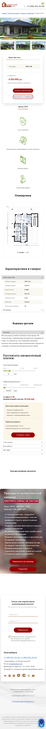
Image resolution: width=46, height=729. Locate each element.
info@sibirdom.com (15, 664)
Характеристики (14, 57)
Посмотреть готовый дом (23, 97)
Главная (4, 13)
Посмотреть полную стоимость (19, 83)
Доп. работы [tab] (7, 446)
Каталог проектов (14, 13)
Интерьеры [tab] (7, 310)
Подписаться (23, 630)
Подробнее (23, 569)
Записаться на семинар (23, 561)
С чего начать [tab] (8, 442)
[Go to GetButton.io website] (40, 726)
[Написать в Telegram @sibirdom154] (41, 722)
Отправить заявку (23, 435)
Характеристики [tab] (9, 277)
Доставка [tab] (6, 450)
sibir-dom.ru (30, 695)
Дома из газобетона (27, 13)
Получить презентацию (23, 90)
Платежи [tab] (6, 332)
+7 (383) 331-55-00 (35, 6)
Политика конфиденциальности (23, 701)
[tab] (23, 453)
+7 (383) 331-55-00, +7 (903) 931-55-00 (20, 658)
